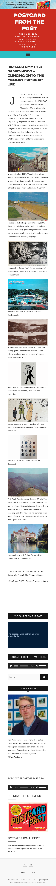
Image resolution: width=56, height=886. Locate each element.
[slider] (43, 665)
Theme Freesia (19, 882)
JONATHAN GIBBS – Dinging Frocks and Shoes (28, 583)
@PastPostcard (15, 757)
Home (22, 872)
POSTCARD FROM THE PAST (30, 21)
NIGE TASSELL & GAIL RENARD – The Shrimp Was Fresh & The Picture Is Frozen (25, 573)
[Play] (11, 665)
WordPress (41, 882)
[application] (28, 666)
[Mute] (37, 665)
